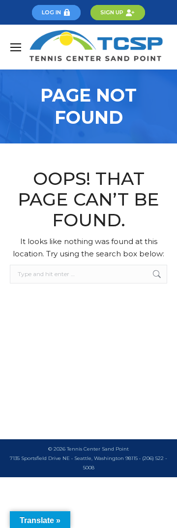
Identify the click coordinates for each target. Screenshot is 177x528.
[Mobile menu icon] (16, 47)
